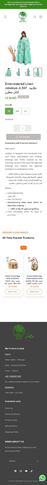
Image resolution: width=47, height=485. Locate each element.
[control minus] (17, 128)
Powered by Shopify (30, 481)
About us (9, 408)
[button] (5, 17)
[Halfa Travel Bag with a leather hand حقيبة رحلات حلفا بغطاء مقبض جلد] (12, 264)
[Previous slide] (25, 248)
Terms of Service (12, 414)
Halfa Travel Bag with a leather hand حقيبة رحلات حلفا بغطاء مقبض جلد (13, 280)
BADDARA (19, 481)
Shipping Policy (12, 432)
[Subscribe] (37, 461)
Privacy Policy (11, 420)
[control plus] (28, 128)
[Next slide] (22, 248)
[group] (38, 72)
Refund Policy (11, 426)
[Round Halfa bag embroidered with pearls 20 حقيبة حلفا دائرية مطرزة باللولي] (34, 264)
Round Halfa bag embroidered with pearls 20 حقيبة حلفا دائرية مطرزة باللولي (34, 280)
